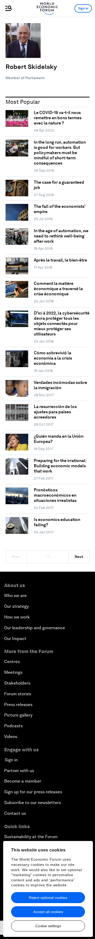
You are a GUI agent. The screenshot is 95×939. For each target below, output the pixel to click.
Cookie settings (48, 926)
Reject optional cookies (48, 897)
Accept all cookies (48, 912)
